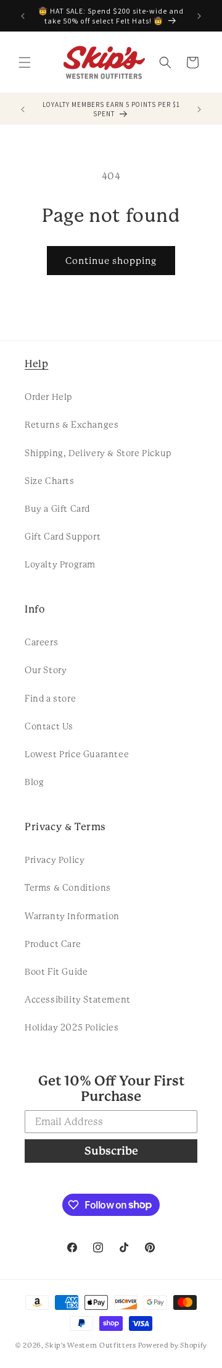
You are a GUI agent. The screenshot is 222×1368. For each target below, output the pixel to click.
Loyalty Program (60, 564)
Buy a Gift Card (57, 509)
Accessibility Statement (78, 1000)
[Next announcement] (199, 16)
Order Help (48, 397)
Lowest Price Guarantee (77, 754)
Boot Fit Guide (56, 972)
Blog (34, 782)
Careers (41, 642)
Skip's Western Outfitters (90, 1345)
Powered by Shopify (173, 1345)
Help (36, 364)
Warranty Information (72, 916)
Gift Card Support (63, 537)
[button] (24, 62)
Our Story (46, 670)
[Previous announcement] (22, 16)
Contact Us (49, 726)
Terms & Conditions (68, 888)
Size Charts (50, 481)
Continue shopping (111, 260)
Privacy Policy (54, 860)
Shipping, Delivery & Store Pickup (98, 453)
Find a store (50, 698)
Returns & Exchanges (71, 425)
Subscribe (111, 1150)
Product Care (53, 944)
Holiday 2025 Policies (72, 1027)
